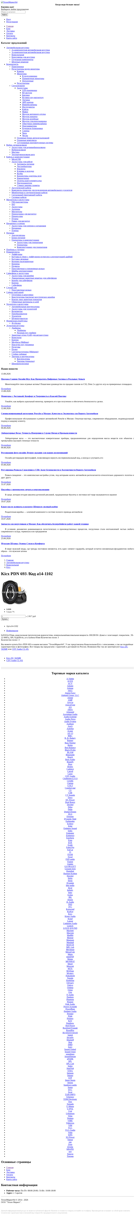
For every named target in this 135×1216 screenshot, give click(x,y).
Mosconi (70, 966)
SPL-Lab (70, 1063)
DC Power (70, 800)
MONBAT (70, 961)
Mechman (70, 949)
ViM (70, 1125)
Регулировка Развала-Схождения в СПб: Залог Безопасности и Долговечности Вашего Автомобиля (48, 470)
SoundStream (70, 1056)
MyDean (70, 971)
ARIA (70, 709)
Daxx (70, 797)
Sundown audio (70, 1085)
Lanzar (70, 921)
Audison (70, 724)
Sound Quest (70, 1052)
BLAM (70, 752)
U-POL (70, 1109)
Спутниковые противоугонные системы (35, 143)
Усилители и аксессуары (17, 304)
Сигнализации (18, 85)
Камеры (20, 71)
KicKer (70, 911)
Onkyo (70, 985)
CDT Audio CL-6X (14, 660)
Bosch (70, 757)
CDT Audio (70, 776)
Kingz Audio (70, 916)
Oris (70, 992)
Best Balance (70, 747)
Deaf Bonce (70, 802)
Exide (70, 845)
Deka (70, 807)
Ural (70, 1111)
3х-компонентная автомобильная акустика (31, 52)
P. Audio (70, 995)
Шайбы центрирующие (22, 271)
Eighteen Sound (70, 828)
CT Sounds (70, 795)
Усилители (16, 316)
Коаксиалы (16, 337)
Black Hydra (70, 750)
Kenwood (70, 909)
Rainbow (70, 1023)
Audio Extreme (70, 717)
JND (70, 904)
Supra (70, 1087)
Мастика (15, 152)
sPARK (70, 1059)
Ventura (70, 1118)
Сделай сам (11, 287)
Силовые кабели (19, 197)
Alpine (70, 698)
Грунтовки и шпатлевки (22, 295)
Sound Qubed (70, 1049)
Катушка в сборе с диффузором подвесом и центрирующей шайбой (42, 257)
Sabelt (70, 1035)
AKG (70, 690)
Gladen (70, 864)
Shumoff (70, 1040)
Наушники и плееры (15, 223)
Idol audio (70, 885)
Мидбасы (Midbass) (20, 342)
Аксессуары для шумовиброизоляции (28, 147)
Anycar (70, 702)
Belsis (70, 745)
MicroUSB (16, 159)
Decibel (70, 804)
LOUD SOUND (70, 928)
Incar (70, 888)
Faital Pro (70, 847)
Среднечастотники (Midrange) (25, 352)
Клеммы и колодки (25, 171)
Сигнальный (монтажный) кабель (27, 195)
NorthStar (70, 980)
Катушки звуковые (20, 259)
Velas (70, 1116)
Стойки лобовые (19, 354)
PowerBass (70, 1009)
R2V (70, 1021)
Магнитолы (17, 211)
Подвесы (16, 266)
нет (70, 1151)
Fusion (70, 862)
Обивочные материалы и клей (25, 302)
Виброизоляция (19, 150)
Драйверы (16, 328)
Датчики (26, 100)
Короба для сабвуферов (22, 280)
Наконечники (23, 178)
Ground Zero (70, 869)
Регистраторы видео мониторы (26, 69)
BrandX (70, 762)
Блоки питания (18, 238)
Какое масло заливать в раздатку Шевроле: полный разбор (29, 507)
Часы (24, 133)
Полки (15, 349)
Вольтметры (17, 311)
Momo (70, 959)
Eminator (70, 833)
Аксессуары (22, 88)
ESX (70, 843)
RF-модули (27, 93)
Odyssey (70, 983)
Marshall (70, 942)
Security (70, 1037)
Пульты (15, 219)
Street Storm (70, 1080)
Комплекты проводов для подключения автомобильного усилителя (42, 190)
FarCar (70, 850)
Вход (8, 19)
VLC (70, 1128)
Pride (70, 1016)
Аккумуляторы (18, 235)
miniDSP (70, 957)
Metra (70, 954)
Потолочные (27, 81)
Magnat (70, 938)
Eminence (70, 835)
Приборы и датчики (15, 249)
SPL (70, 1061)
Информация (12, 631)
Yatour (70, 1140)
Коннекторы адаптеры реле (29, 176)
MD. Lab (70, 947)
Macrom (70, 933)
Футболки (16, 323)
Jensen (70, 900)
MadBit (70, 935)
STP (70, 1078)
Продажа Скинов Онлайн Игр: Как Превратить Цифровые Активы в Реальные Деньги (43, 379)
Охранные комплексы (27, 140)
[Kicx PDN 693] (14, 605)
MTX (70, 968)
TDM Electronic (70, 1099)
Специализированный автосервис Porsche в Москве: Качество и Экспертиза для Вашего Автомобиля (49, 413)
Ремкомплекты (13, 252)
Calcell (70, 771)
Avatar (70, 731)
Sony (70, 1047)
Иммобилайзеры (29, 104)
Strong (70, 1082)
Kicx (8, 567)
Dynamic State (70, 819)
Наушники (16, 228)
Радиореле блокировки (32, 128)
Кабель (25, 109)
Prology (70, 1018)
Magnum (70, 940)
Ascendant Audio (70, 714)
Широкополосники (20, 363)
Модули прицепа (29, 116)
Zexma (70, 1147)
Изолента (21, 169)
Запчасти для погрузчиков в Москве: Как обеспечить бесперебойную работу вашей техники (45, 524)
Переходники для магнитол (24, 214)
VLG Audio (70, 1130)
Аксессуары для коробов (23, 276)
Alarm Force (70, 693)
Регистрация (12, 22)
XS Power (70, 1137)
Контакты (10, 36)
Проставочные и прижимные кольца (28, 268)
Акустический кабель (21, 188)
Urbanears (70, 1113)
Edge (70, 826)
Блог (8, 28)
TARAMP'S (70, 1094)
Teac (70, 1101)
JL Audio (70, 902)
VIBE (70, 1121)
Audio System (70, 721)
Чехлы (25, 135)
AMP (70, 700)
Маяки (25, 112)
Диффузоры (17, 254)
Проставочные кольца (21, 290)
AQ (70, 707)
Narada (70, 978)
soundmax (70, 1054)
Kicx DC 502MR (13, 658)
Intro (70, 892)
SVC (70, 1090)
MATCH (70, 945)
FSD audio (70, 859)
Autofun (70, 728)
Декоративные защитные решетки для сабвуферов (34, 278)
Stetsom (70, 1073)
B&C (70, 736)
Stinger (70, 1075)
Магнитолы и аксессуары (17, 200)
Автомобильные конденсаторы (26, 306)
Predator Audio (70, 1011)
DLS (70, 814)
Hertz (70, 881)
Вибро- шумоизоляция (16, 145)
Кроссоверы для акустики (23, 57)
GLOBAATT (70, 866)
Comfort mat (70, 788)
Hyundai (70, 883)
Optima (70, 987)
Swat (70, 1092)
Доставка (10, 31)
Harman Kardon (70, 873)
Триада (70, 1154)
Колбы (20, 173)
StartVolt (70, 1068)
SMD (70, 1044)
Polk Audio (70, 1004)
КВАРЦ (70, 1149)
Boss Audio (70, 759)
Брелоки (26, 95)
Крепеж (15, 283)
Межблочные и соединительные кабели (29, 192)
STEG (70, 1071)
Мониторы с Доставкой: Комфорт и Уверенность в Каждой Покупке (33, 396)
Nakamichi (70, 976)
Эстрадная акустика (15, 325)
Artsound (70, 712)
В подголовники (29, 76)
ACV (70, 683)
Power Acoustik (70, 1006)
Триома (70, 1156)
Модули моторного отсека (34, 114)
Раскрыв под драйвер (26, 333)
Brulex (70, 766)
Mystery (70, 973)
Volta (70, 1132)
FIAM (70, 854)
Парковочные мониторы (33, 78)
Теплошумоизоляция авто (23, 154)
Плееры (15, 230)
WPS (70, 1135)
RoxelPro (70, 1030)
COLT (70, 785)
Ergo (70, 840)
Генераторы (22, 245)
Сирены (25, 131)
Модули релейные (30, 119)
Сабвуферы (17, 285)
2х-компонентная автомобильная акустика (31, 50)
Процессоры (17, 216)
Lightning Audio (70, 923)
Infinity (70, 890)
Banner (70, 740)
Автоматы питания (25, 164)
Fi (70, 852)
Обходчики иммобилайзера (34, 123)
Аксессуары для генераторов (30, 242)
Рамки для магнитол (21, 221)
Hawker (70, 876)
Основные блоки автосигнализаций (33, 138)
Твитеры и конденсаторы (23, 356)
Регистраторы (23, 83)
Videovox (70, 1123)
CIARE (70, 781)
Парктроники (18, 66)
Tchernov (70, 1097)
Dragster (70, 816)
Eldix (70, 831)
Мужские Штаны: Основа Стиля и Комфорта (23, 543)
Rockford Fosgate (70, 1028)
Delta (70, 809)
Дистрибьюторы (24, 166)
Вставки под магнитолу (33, 97)
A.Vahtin (70, 679)
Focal (70, 857)
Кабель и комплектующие (18, 157)
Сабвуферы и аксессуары (17, 273)
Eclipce (70, 824)
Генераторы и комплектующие (25, 240)
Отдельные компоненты (22, 59)
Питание (10, 233)
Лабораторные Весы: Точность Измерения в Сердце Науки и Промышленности (39, 433)
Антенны (16, 209)
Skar (70, 1042)
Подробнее (6, 389)
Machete (70, 930)
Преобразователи (19, 314)
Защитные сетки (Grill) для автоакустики (30, 335)
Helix (70, 878)
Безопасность (12, 64)
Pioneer (70, 1002)
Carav (70, 774)
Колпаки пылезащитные (22, 261)
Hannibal (70, 871)
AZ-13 (70, 733)
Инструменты (28, 107)
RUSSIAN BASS (70, 1033)
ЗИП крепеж (27, 102)
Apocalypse (70, 705)
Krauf (70, 919)
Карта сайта (11, 38)
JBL (70, 897)
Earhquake (70, 821)
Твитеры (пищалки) (26, 361)
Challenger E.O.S (70, 778)
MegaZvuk (70, 952)
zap (70, 1142)
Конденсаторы (23, 359)
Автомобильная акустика (17, 47)
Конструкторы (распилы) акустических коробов (33, 297)
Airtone (70, 688)
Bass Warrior (70, 743)
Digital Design (70, 812)
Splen (70, 1066)
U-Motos (70, 1106)
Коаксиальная (18, 55)
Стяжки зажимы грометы (28, 185)
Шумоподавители (20, 318)
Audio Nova (70, 719)
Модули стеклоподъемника (34, 121)
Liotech (70, 926)
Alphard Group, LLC (70, 695)
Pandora (70, 997)
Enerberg (70, 838)
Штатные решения (20, 62)
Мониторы (22, 74)
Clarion (70, 783)
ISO (13, 204)
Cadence (70, 769)
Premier (70, 1014)
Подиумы (16, 347)
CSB (70, 793)
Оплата (9, 33)
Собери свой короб (14, 292)
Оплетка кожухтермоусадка (29, 181)
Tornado (70, 1104)
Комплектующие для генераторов (32, 247)
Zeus (70, 1144)
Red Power (70, 1025)
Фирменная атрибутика (16, 321)
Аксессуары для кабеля (22, 162)
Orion (70, 990)
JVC (70, 907)
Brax (70, 764)
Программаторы (29, 126)
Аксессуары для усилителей (24, 309)
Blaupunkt (70, 755)
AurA (70, 726)
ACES (70, 681)
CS (70, 790)
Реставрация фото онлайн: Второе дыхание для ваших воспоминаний (34, 453)
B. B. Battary (70, 738)
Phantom (70, 999)
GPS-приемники (29, 90)
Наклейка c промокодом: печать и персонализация (25, 489)
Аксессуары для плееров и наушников (29, 226)
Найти (4, 15)
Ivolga (70, 895)
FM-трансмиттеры (20, 202)
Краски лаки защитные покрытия (27, 299)
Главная (9, 26)
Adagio (70, 686)
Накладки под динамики (23, 344)
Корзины (16, 264)
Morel (70, 964)
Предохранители (24, 183)
